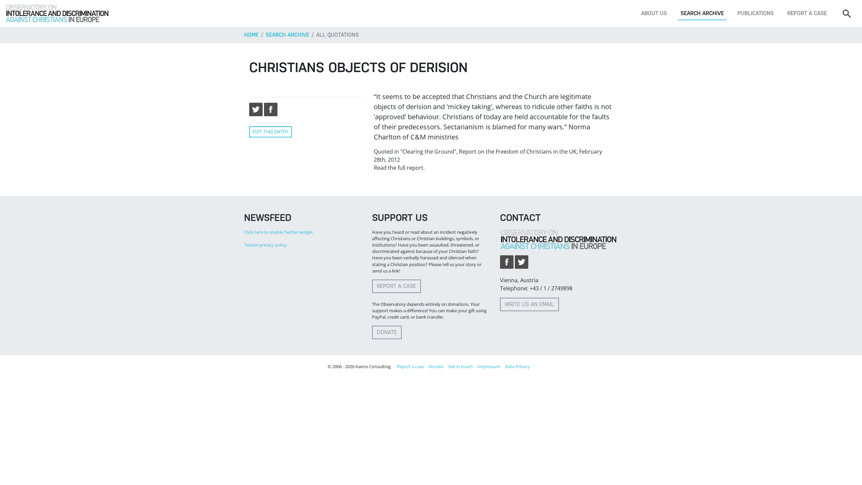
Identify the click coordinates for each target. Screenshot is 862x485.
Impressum (488, 366)
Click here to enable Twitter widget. (279, 232)
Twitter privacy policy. (266, 245)
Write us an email (529, 304)
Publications (755, 13)
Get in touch (460, 366)
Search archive (702, 13)
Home (251, 35)
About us (654, 13)
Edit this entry (271, 131)
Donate (387, 332)
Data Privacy (517, 366)
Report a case (807, 13)
